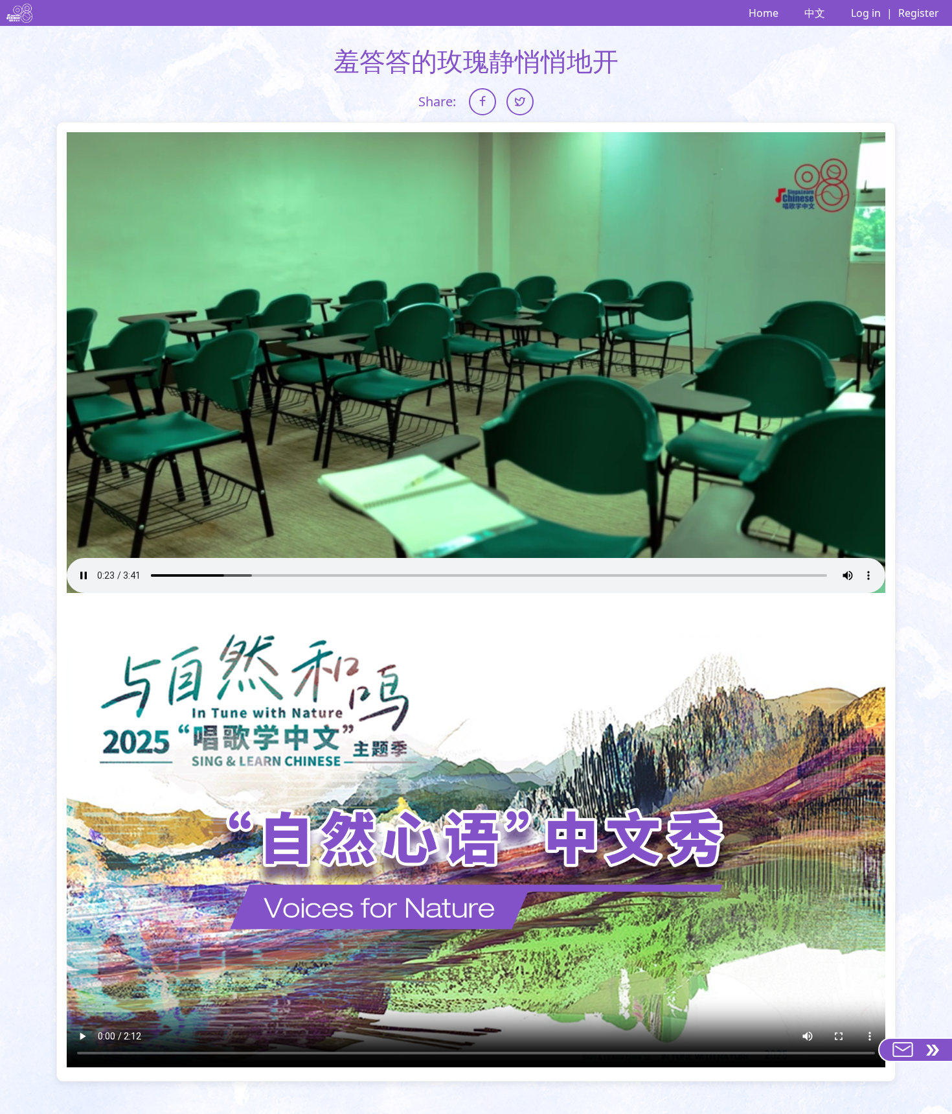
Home (763, 13)
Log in (866, 13)
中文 (814, 13)
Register (918, 13)
